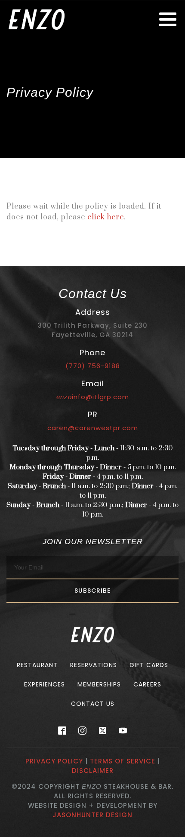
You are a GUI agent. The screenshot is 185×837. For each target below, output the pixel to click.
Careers (147, 684)
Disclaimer (93, 770)
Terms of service (122, 761)
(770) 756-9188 (92, 365)
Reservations (93, 665)
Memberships (99, 684)
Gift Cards (149, 665)
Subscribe (92, 590)
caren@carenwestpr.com (92, 427)
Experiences (44, 684)
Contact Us (92, 703)
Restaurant (37, 665)
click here (105, 217)
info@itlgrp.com (92, 396)
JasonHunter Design (92, 814)
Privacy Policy (54, 761)
